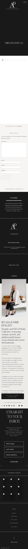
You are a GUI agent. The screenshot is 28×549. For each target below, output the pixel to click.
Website (3, 170)
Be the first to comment (14, 126)
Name (3, 160)
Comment (4, 141)
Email (3, 165)
